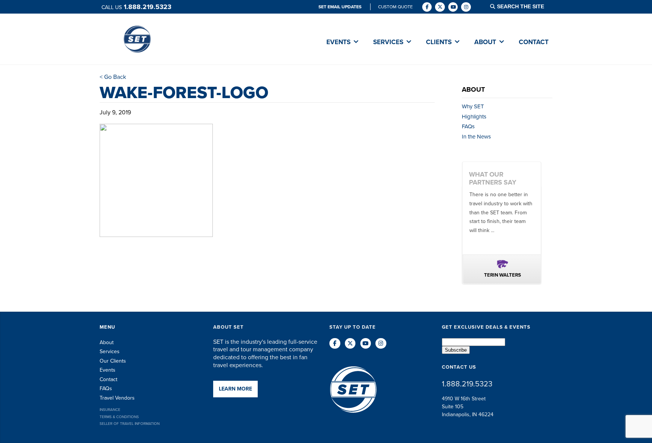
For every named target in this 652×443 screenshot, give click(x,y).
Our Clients (113, 361)
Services (110, 351)
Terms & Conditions (119, 417)
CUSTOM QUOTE (395, 6)
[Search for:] (525, 6)
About (107, 342)
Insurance (110, 409)
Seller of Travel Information (130, 423)
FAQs (468, 126)
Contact (108, 379)
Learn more (235, 389)
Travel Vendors (117, 398)
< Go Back (113, 76)
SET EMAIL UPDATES (340, 6)
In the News (476, 136)
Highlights (474, 116)
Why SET (473, 106)
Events (107, 370)
